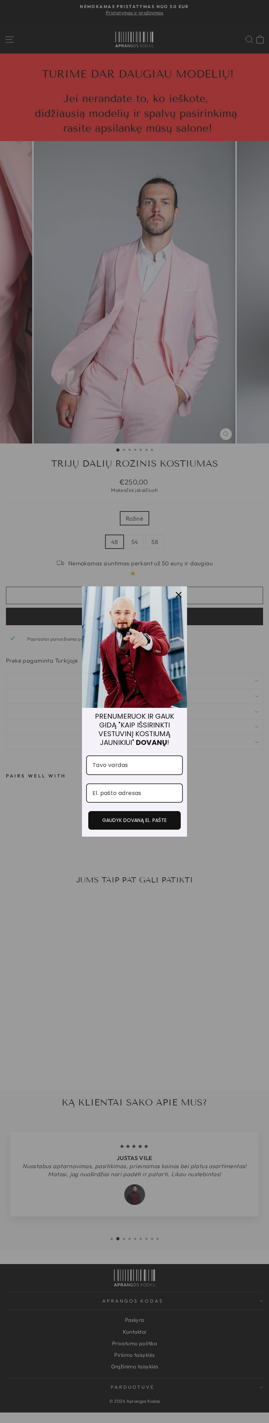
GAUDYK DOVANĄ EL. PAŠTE (134, 820)
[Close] (178, 594)
